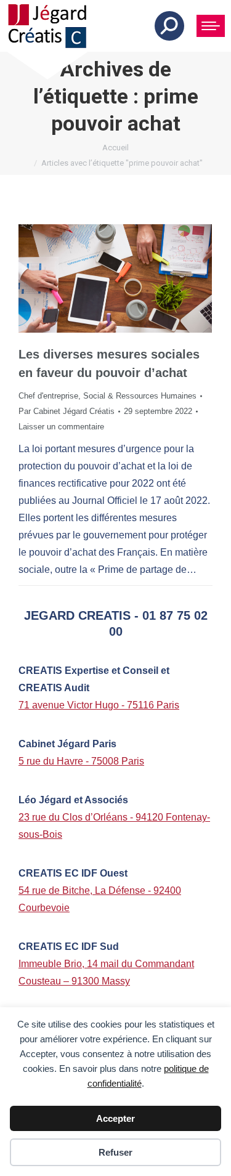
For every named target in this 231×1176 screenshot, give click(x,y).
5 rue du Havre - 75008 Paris (81, 761)
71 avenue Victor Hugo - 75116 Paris (98, 705)
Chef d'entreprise (48, 395)
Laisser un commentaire (61, 426)
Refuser (115, 1152)
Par (66, 411)
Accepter (115, 1118)
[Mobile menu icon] (211, 26)
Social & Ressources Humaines (140, 395)
